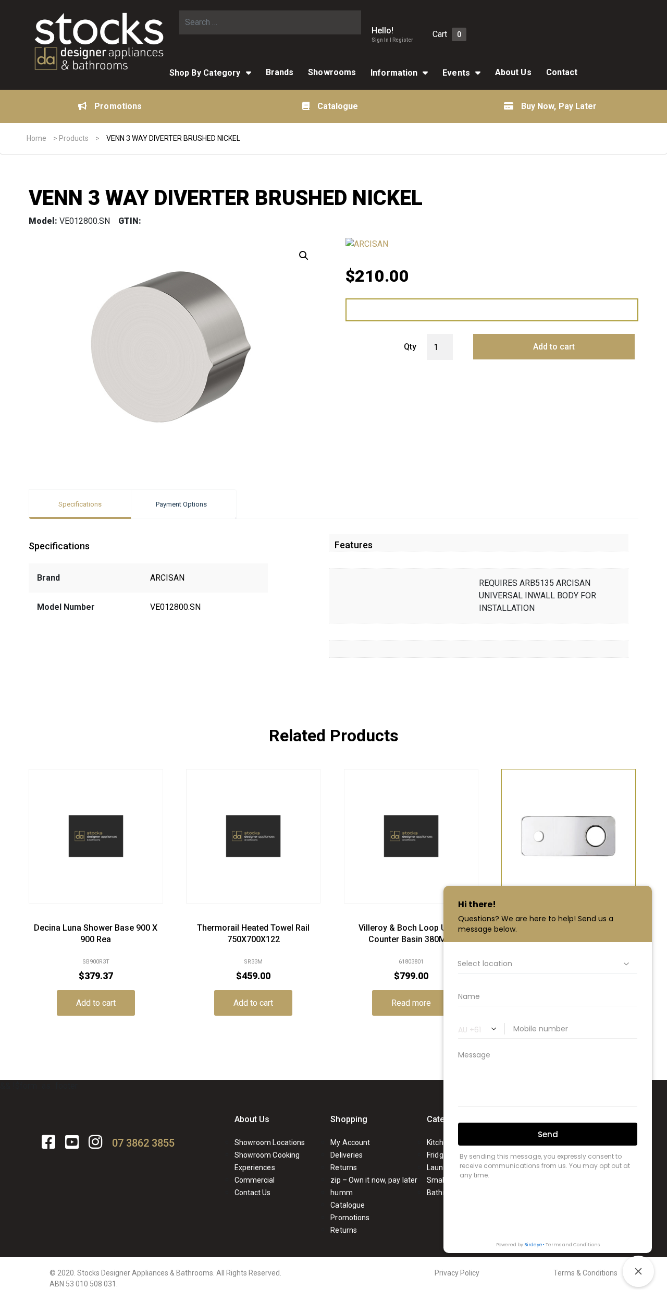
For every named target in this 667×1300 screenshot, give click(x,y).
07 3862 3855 (143, 1143)
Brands (280, 72)
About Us (252, 1119)
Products (74, 138)
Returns (343, 1167)
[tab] (80, 504)
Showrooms (332, 72)
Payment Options (181, 504)
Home (36, 138)
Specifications (80, 504)
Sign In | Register (392, 40)
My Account (350, 1142)
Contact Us (252, 1192)
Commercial (254, 1180)
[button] (303, 255)
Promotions (118, 106)
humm (341, 1192)
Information (393, 73)
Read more (411, 1003)
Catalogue (338, 106)
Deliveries (346, 1155)
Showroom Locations (269, 1142)
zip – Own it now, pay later (373, 1180)
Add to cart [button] (96, 1003)
